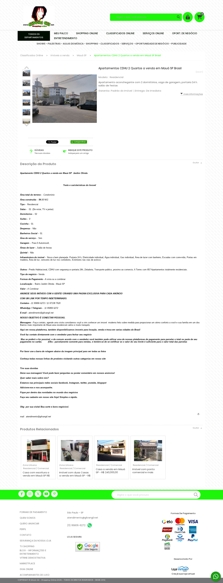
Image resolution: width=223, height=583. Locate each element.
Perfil (23, 529)
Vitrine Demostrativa (32, 557)
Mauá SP (82, 55)
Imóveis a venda (60, 55)
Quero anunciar (29, 523)
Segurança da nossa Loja (35, 540)
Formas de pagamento (33, 512)
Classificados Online (31, 55)
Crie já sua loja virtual (183, 573)
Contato (25, 535)
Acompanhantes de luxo (34, 574)
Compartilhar (80, 142)
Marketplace (27, 563)
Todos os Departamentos (33, 36)
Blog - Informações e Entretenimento (33, 552)
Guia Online (26, 569)
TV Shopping (27, 546)
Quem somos (27, 517)
